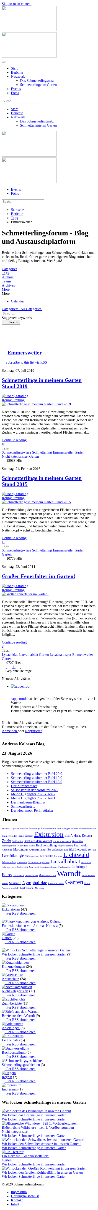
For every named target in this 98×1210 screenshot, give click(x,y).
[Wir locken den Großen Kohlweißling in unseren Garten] (44, 1168)
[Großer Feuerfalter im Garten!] (25, 594)
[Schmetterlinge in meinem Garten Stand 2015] (36, 502)
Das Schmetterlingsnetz (37, 80)
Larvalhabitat (28, 654)
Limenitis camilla (56, 883)
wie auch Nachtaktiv (62, 841)
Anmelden (10, 731)
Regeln (7, 1077)
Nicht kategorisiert (15, 456)
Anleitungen (11, 1028)
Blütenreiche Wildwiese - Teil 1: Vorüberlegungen (38, 1127)
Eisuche (74, 828)
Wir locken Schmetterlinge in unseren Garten (34, 954)
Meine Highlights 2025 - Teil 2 (33, 794)
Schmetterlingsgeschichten (21, 1065)
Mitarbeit (6, 828)
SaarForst (34, 867)
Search (12, 322)
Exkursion (49, 834)
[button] (49, 289)
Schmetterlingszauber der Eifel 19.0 (36, 778)
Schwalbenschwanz (87, 828)
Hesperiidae (77, 841)
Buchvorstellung (46, 845)
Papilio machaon (25, 836)
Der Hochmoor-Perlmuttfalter (32, 810)
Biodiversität (22, 867)
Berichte (17, 72)
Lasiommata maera (51, 828)
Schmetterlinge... (23, 806)
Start (14, 68)
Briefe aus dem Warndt (18, 1016)
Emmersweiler (63, 452)
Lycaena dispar (60, 654)
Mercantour (20, 849)
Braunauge (34, 828)
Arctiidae (86, 862)
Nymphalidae (34, 882)
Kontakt (17, 1200)
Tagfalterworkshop (19, 828)
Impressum (10, 1089)
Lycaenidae (10, 654)
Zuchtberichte (12, 1003)
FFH (94, 849)
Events (16, 89)
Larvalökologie (13, 856)
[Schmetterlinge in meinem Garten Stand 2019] (36, 404)
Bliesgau (66, 828)
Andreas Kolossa (81, 835)
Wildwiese (22, 845)
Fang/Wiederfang (65, 845)
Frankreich (81, 845)
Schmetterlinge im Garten (38, 85)
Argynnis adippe (37, 849)
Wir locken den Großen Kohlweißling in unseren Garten (42, 1172)
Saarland (15, 883)
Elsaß (67, 836)
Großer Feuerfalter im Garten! (38, 576)
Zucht (6, 840)
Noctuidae (39, 888)
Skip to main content (16, 4)
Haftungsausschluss (25, 1196)
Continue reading (14, 440)
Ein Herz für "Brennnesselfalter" (25, 1156)
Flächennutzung (32, 856)
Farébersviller (64, 867)
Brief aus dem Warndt (38, 841)
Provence (18, 875)
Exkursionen (11, 909)
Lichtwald (76, 854)
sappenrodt (19, 699)
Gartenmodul (27, 888)
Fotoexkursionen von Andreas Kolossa (30, 926)
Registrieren (33, 731)
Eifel (71, 849)
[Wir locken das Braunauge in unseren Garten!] (36, 1111)
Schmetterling (42, 452)
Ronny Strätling (13, 400)
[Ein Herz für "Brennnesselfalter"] (12, 1152)
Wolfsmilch (17, 841)
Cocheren (58, 856)
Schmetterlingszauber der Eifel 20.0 (36, 774)
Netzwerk (18, 76)
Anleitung (7, 849)
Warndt (69, 873)
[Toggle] (3, 917)
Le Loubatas (46, 856)
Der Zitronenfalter (24, 786)
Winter (32, 845)
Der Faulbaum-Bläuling (28, 802)
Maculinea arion (47, 875)
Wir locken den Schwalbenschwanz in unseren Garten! (41, 1144)
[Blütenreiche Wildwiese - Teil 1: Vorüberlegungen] (39, 1123)
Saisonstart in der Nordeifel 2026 (34, 790)
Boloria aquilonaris (48, 867)
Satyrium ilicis (8, 867)
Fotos (15, 93)
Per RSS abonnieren (20, 913)
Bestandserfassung (57, 849)
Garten (79, 452)
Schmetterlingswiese (16, 452)
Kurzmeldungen (13, 966)
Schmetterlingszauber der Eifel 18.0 (36, 782)
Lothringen (79, 866)
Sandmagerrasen (9, 845)
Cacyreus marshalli (10, 888)
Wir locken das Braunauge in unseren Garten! (34, 1115)
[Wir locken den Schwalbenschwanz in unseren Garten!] (43, 1140)
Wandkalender (31, 875)
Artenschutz (10, 979)
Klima (87, 883)
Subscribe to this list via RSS (26, 362)
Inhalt (15, 1204)
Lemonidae (22, 862)
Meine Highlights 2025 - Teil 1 (33, 798)
